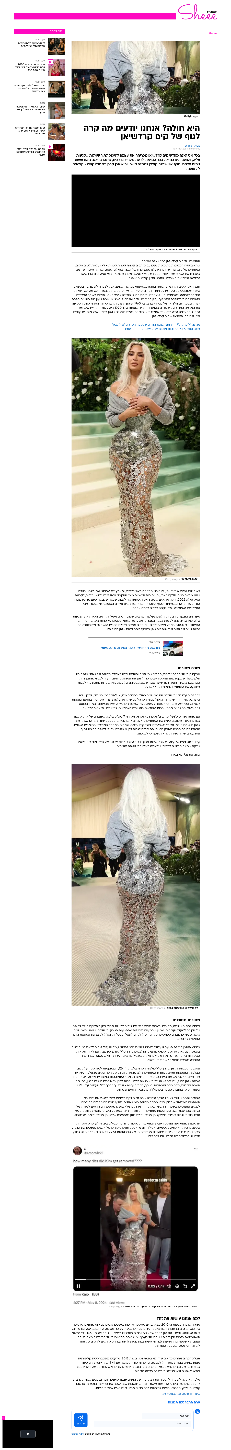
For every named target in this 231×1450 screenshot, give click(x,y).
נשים (197, 1394)
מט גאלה (180, 1394)
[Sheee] (196, 11)
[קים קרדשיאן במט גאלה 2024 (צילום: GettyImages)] (136, 887)
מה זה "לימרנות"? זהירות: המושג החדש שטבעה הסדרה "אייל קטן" (156, 325)
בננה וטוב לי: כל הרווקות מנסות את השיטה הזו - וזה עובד (162, 329)
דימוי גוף (190, 1394)
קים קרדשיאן (168, 1394)
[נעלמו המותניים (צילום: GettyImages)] (136, 460)
